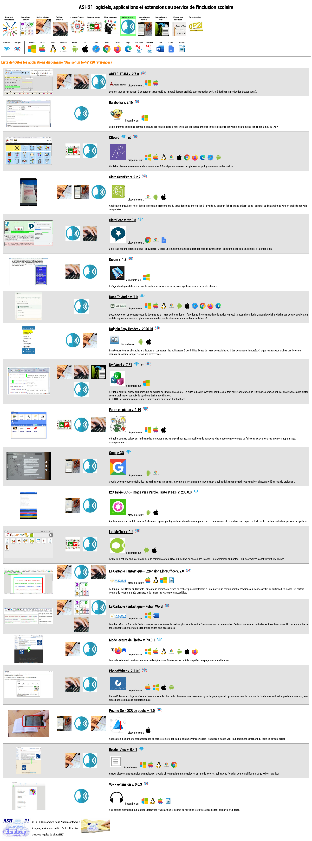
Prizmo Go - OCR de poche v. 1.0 (132, 710)
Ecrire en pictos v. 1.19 (125, 409)
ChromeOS (63, 43)
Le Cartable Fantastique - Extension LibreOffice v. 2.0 (146, 571)
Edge (128, 43)
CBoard (114, 137)
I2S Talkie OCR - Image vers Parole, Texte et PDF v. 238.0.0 (150, 492)
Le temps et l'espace (77, 17)
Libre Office (181, 43)
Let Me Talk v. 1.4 (121, 531)
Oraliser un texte (127, 17)
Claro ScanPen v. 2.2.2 (124, 176)
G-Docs (171, 43)
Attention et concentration (9, 18)
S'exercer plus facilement (178, 18)
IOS (85, 43)
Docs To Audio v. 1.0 (123, 296)
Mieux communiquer (93, 17)
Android (74, 43)
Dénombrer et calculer (25, 18)
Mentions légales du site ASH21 (48, 834)
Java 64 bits (149, 43)
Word (160, 43)
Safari (96, 43)
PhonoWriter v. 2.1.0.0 (124, 670)
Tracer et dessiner (195, 17)
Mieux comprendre (110, 17)
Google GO (116, 452)
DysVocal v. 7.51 (120, 364)
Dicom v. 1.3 (117, 259)
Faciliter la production (59, 18)
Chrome (106, 43)
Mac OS (42, 43)
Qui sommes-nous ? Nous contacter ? (60, 822)
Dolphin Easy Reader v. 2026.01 (131, 328)
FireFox (117, 43)
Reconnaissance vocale (161, 18)
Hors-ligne (17, 43)
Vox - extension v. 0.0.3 (125, 784)
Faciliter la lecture (43, 17)
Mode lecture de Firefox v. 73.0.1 (132, 639)
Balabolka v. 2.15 (121, 102)
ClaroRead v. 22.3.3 (122, 219)
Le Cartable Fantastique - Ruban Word (136, 606)
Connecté (6, 43)
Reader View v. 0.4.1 (123, 749)
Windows (31, 43)
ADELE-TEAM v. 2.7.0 (124, 73)
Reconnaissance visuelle (144, 18)
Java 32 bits (139, 43)
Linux (53, 43)
